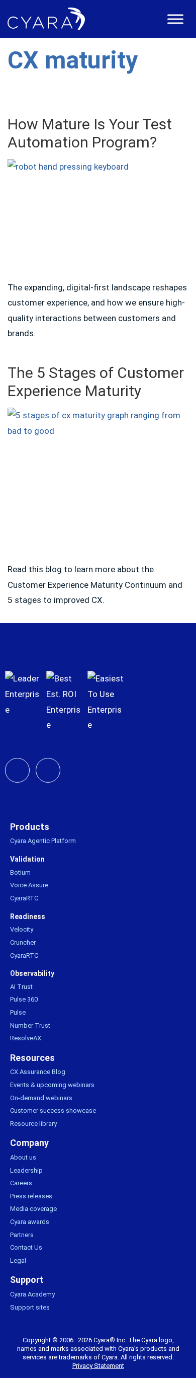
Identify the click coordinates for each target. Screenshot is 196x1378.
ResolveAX (25, 1038)
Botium (20, 872)
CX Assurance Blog (37, 1072)
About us (23, 1157)
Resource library (33, 1123)
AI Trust (21, 986)
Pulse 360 (24, 999)
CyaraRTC (24, 898)
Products (29, 826)
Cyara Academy (32, 1294)
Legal (18, 1260)
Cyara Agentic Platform (43, 841)
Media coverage (33, 1208)
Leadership (26, 1170)
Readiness (27, 916)
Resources (32, 1057)
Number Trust (30, 1025)
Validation (27, 859)
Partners (22, 1235)
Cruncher (23, 942)
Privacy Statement (98, 1365)
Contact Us (26, 1247)
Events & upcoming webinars (52, 1085)
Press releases (31, 1196)
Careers (21, 1183)
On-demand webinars (41, 1098)
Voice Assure (29, 885)
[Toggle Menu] (175, 19)
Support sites (30, 1307)
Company (29, 1142)
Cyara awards (29, 1222)
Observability (32, 973)
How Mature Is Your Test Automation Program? (90, 133)
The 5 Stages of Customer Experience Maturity (96, 382)
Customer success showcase (53, 1110)
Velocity (21, 929)
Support (27, 1279)
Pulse (18, 1012)
